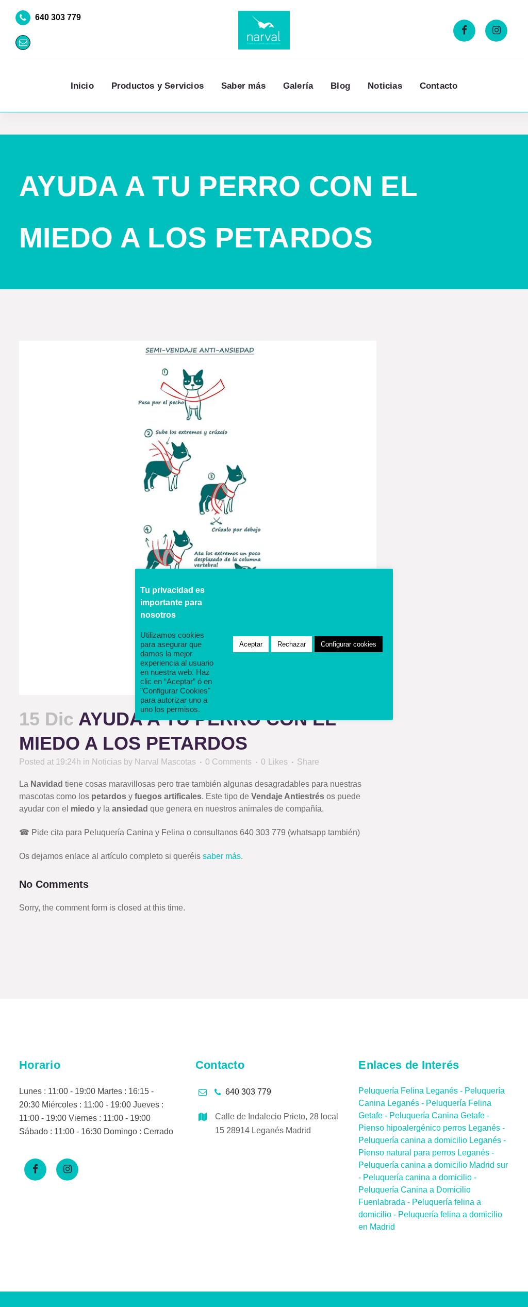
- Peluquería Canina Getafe (434, 1115)
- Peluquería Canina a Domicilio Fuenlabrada (417, 1189)
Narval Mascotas (165, 761)
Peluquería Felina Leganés (408, 1090)
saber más (222, 856)
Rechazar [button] (291, 644)
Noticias (107, 761)
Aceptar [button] (250, 644)
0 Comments (228, 761)
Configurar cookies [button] (348, 644)
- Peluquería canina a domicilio (415, 1177)
